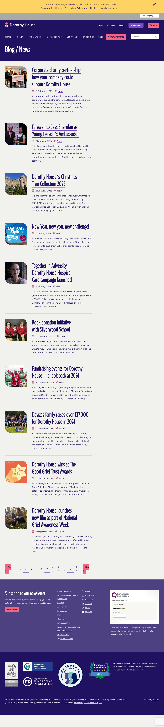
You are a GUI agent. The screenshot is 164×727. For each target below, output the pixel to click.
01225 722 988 (66, 639)
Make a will (136, 25)
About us (20, 36)
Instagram (89, 595)
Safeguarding (63, 611)
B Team (156, 699)
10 (52, 569)
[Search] (156, 36)
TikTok (87, 607)
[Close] (154, 4)
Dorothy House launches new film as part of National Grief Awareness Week (54, 517)
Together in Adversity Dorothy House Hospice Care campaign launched (52, 272)
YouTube (88, 612)
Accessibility (62, 607)
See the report (118, 615)
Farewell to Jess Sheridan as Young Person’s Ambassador (55, 130)
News (121, 25)
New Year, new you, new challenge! (60, 226)
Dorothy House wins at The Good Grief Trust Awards (54, 468)
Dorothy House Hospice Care (20, 25)
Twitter (88, 591)
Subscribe (12, 609)
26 (76, 569)
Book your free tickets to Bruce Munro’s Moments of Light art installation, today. (79, 8)
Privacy (60, 615)
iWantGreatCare (64, 623)
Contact (111, 25)
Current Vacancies (64, 591)
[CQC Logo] (120, 597)
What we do (35, 36)
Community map (116, 36)
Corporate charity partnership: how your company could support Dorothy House (56, 77)
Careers (99, 25)
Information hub (54, 36)
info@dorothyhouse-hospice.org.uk (88, 703)
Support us (88, 36)
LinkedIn (88, 603)
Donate (153, 25)
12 (64, 569)
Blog (10, 49)
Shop (100, 36)
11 (58, 569)
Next (86, 569)
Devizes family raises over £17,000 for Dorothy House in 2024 (60, 418)
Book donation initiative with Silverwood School (51, 326)
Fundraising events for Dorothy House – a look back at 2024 (57, 372)
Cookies (60, 619)
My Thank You (63, 634)
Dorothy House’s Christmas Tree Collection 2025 (54, 180)
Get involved (72, 36)
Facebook (89, 599)
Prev (8, 569)
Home (8, 36)
